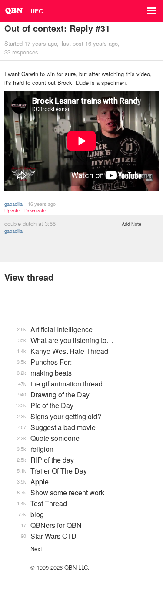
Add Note (131, 223)
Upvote (12, 210)
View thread (28, 277)
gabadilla (13, 203)
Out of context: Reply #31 (57, 28)
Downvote (35, 210)
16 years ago (42, 203)
